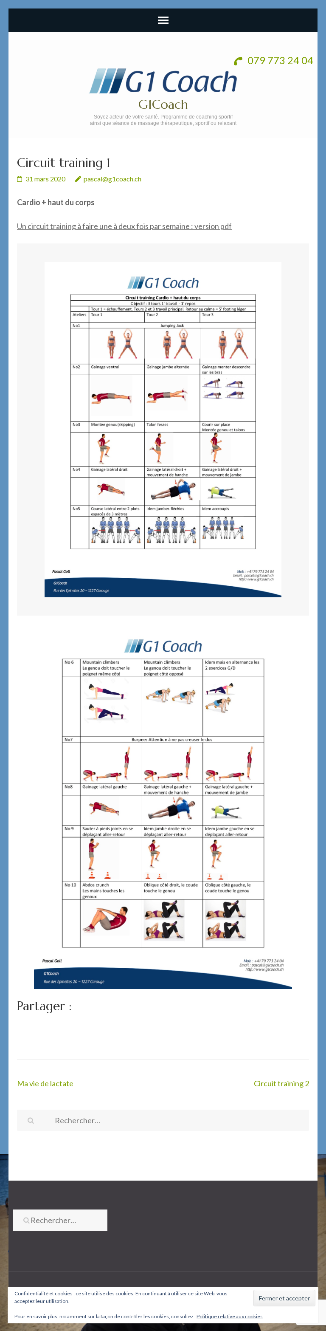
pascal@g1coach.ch (112, 179)
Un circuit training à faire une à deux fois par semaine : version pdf (124, 226)
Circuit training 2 (281, 1083)
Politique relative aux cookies (230, 1316)
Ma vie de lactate (45, 1083)
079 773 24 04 (279, 60)
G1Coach (163, 104)
